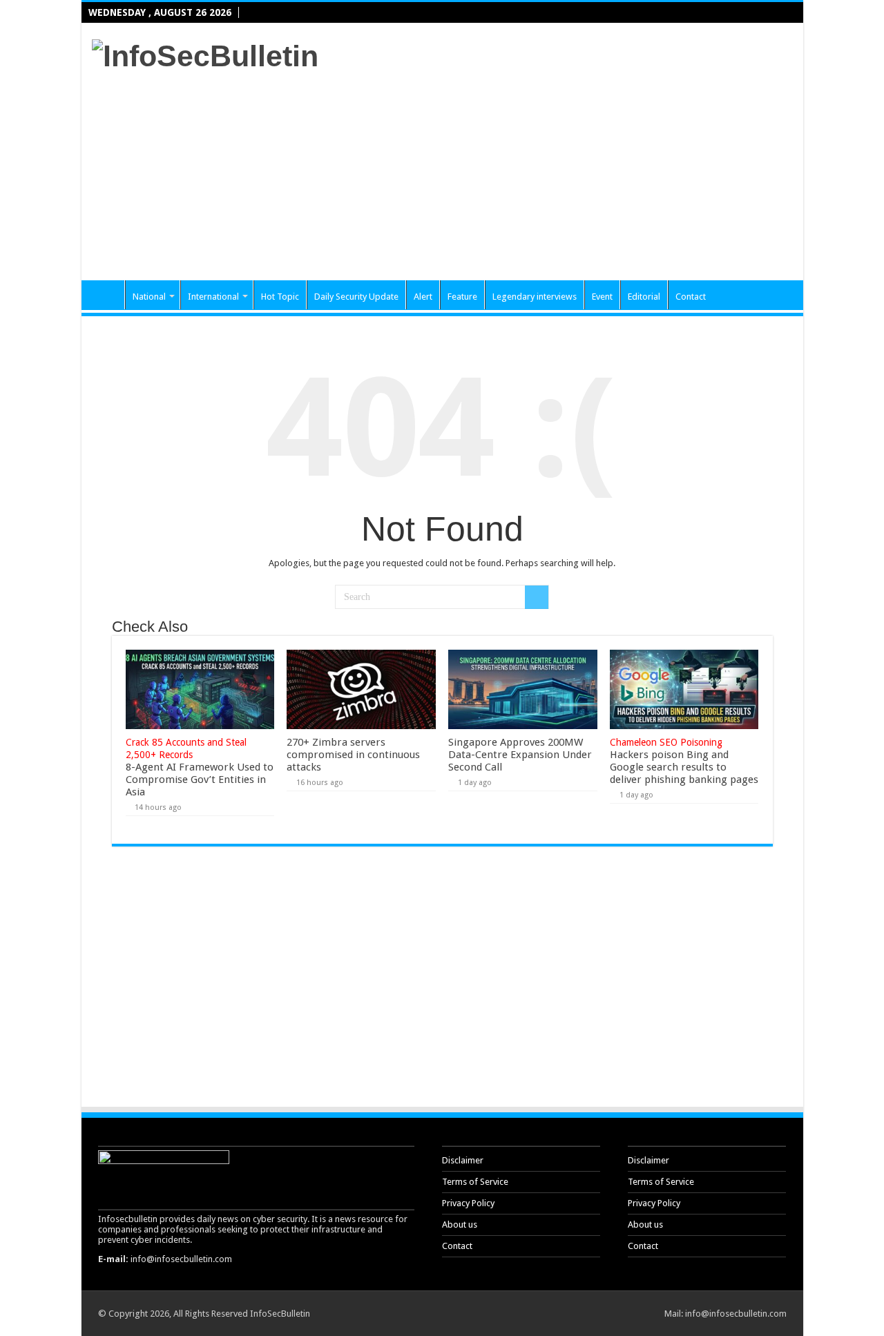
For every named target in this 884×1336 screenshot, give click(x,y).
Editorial (644, 296)
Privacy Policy (468, 1203)
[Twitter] (754, 13)
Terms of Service (475, 1182)
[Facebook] (739, 13)
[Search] (536, 597)
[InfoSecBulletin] (205, 53)
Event (602, 296)
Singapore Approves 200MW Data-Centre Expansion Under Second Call (520, 754)
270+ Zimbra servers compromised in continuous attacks (353, 754)
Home (106, 294)
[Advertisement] (541, 170)
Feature (462, 296)
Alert (423, 296)
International (213, 296)
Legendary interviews (534, 296)
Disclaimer (462, 1160)
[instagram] (795, 13)
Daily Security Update (356, 296)
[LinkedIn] (768, 13)
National (149, 296)
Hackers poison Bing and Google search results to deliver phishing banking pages (684, 761)
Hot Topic (280, 296)
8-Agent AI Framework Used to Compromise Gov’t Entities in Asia (199, 767)
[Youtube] (781, 13)
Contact (690, 296)
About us (459, 1224)
